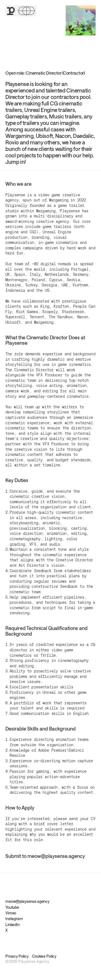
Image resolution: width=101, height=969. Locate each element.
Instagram (14, 918)
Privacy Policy (17, 956)
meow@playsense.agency (27, 901)
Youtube (12, 907)
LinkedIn (12, 924)
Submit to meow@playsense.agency (45, 856)
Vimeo (10, 913)
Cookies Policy (44, 956)
